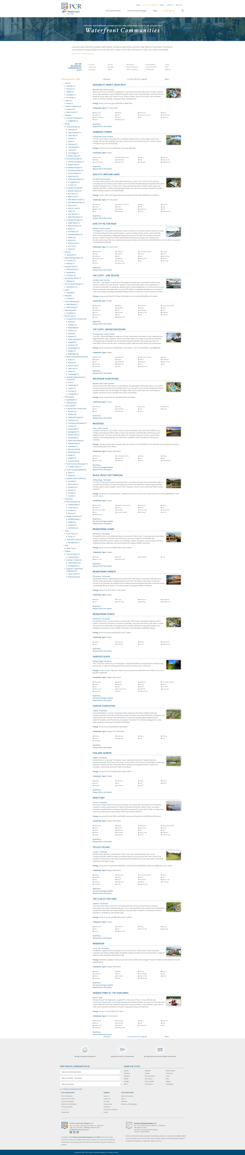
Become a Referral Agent (129, 1104)
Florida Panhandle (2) (74, 159)
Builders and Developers (69, 1104)
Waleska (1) (70, 281)
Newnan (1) (70, 263)
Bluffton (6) (72, 414)
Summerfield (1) (73, 147)
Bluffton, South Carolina (101, 228)
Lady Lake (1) (72, 135)
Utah (166, 67)
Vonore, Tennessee (100, 802)
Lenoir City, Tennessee (101, 948)
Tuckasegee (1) (73, 374)
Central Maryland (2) (72, 301)
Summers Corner (102, 132)
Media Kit (124, 1101)
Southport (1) (73, 345)
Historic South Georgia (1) (74, 284)
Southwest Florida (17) (74, 220)
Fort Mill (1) (72, 481)
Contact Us (107, 1099)
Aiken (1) (71, 473)
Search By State (132, 1066)
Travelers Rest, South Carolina (104, 334)
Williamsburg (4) (74, 577)
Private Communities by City (73, 1089)
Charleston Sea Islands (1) (77, 423)
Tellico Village (101, 847)
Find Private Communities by (75, 1066)
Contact (170, 5)
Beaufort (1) (72, 411)
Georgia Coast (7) (71, 266)
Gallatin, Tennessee (100, 711)
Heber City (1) (71, 548)
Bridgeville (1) (73, 121)
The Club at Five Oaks (105, 898)
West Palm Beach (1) (75, 217)
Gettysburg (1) (71, 403)
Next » (167, 79)
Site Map (106, 1101)
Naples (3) (71, 237)
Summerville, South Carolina (103, 137)
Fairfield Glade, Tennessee (102, 661)
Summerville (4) (73, 461)
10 (139, 79)
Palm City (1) (72, 205)
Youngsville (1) (73, 394)
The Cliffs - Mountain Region (109, 329)
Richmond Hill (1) (72, 269)
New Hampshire (132, 67)
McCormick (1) (73, 484)
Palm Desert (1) (71, 112)
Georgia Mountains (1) (73, 278)
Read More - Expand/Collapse (83, 54)
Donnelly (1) (70, 293)
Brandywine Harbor (104, 571)
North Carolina (132, 69)
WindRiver (98, 943)
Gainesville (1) (71, 255)
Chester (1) (70, 298)
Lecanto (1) (72, 138)
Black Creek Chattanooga (108, 475)
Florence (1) (70, 89)
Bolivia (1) (71, 322)
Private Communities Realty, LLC (145, 1123)
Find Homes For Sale (67, 1099)
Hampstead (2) (73, 328)
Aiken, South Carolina (100, 428)
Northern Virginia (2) (73, 560)
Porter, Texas (97, 998)
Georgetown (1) (73, 432)
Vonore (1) (72, 513)
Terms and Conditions (110, 1109)
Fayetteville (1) (71, 400)
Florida (110, 65)
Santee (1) (71, 476)
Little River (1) (73, 446)
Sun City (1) (72, 246)
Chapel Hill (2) (73, 385)
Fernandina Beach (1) (75, 170)
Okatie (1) (71, 455)
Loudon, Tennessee (100, 852)
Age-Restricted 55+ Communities (122, 1052)
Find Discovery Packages (136, 10)
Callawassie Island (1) (75, 417)
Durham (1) (72, 391)
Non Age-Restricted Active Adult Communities (160, 1056)
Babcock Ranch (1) (74, 226)
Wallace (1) (72, 351)
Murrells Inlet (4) (74, 449)
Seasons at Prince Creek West (109, 84)
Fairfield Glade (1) (74, 519)
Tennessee (150, 69)
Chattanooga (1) (74, 505)
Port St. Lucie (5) (74, 208)
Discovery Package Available (103, 467)
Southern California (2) (73, 106)
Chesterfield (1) (73, 557)
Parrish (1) (72, 240)
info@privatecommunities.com (79, 1130)
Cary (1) (71, 382)
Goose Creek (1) (73, 435)
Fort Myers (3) (73, 232)
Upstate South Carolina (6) (75, 478)
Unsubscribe (65, 1112)
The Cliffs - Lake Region (106, 275)
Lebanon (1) (72, 525)
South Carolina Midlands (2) (76, 470)
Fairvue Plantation (104, 706)
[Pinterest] (74, 1132)
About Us (179, 5)
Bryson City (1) (73, 365)
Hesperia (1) (70, 109)
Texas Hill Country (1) (74, 540)
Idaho (110, 69)
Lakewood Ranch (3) (75, 234)
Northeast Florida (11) (74, 168)
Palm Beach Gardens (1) (76, 202)
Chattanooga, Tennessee (102, 480)
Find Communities (113, 10)
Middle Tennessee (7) (74, 516)
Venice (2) (71, 249)
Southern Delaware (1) (74, 118)
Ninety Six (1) (72, 487)
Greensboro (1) (71, 287)
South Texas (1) (72, 534)
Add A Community (127, 1096)
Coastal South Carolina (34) (76, 409)
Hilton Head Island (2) (75, 441)
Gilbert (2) (70, 92)
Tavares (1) (72, 150)
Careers (105, 1112)
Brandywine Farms (103, 529)
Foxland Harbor (102, 753)
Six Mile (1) (72, 493)
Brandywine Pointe (104, 614)
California (92, 67)
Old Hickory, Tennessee (101, 534)
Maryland (130, 65)
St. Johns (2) (72, 185)
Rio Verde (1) (71, 98)
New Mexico (149, 1079)
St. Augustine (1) (74, 182)
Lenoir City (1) (73, 508)
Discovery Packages (67, 1101)
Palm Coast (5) (73, 176)
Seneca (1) (71, 490)
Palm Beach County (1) (76, 200)
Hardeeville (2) (73, 438)
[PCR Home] (66, 1125)
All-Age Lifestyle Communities (85, 1056)
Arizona (91, 65)
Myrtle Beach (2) (74, 452)
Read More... (97, 124)
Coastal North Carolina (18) (76, 319)
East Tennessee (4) (73, 502)
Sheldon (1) (72, 458)
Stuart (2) (71, 211)
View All (144, 79)
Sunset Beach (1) (74, 348)
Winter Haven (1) (74, 156)
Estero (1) (71, 229)
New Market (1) (72, 304)
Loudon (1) (72, 510)
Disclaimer (106, 1107)
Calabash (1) (72, 325)
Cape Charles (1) (74, 574)
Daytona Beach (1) (74, 133)
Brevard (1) (72, 363)
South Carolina (151, 67)
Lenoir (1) (71, 371)
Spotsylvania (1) (73, 566)
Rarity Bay (99, 797)
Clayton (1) (72, 388)
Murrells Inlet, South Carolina (103, 90)
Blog (155, 10)
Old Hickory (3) (73, 528)
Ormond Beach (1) (74, 173)
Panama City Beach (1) (76, 162)
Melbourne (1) (73, 197)
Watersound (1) (73, 165)
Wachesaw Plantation (105, 378)
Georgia (110, 67)
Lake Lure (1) (72, 368)
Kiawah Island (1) (74, 443)
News (162, 5)
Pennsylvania (150, 65)
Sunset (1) (71, 496)
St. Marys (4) (70, 275)
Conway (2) (72, 426)
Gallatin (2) (72, 522)
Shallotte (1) (72, 342)
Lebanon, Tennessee (100, 903)
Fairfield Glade (101, 656)
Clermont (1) (72, 130)
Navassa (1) (72, 336)
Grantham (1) (71, 313)
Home (138, 5)
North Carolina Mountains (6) (77, 357)
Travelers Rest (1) (74, 467)
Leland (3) (71, 333)
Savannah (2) (71, 272)
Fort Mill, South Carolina (101, 179)
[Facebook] (71, 1132)
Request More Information (102, 126)
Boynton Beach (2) (74, 191)
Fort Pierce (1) (73, 194)
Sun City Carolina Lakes (106, 174)
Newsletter (64, 1109)
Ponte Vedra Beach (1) (76, 179)
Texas (167, 65)
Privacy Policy (107, 1104)
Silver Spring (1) (72, 307)
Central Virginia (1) (73, 554)
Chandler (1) (70, 86)
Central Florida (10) (73, 127)
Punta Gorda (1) (73, 243)
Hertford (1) (72, 330)
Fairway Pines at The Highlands (110, 993)
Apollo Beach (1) (74, 223)
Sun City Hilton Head (104, 223)
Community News (66, 1107)
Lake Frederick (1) (74, 563)
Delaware (92, 70)
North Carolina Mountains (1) (77, 464)
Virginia (167, 69)
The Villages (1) (73, 153)
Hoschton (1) (71, 261)
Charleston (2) (73, 420)
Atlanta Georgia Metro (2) (74, 258)
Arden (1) (71, 360)
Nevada (147, 1073)
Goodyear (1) (71, 95)
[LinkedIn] (78, 1132)
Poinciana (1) (72, 144)
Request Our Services (150, 5)
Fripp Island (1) (73, 429)
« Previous (106, 79)
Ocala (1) (71, 141)
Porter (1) (71, 537)
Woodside (98, 423)
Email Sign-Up (169, 10)
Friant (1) (69, 103)
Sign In (123, 1099)
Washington (169, 1084)
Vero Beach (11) (73, 214)
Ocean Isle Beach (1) (75, 339)
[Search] (182, 11)
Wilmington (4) (73, 354)
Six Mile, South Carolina (101, 280)
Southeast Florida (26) (74, 188)
